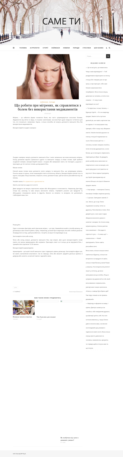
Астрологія (34, 48)
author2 (17, 291)
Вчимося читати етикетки (22, 317)
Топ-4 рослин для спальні (46, 317)
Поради (76, 48)
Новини (66, 48)
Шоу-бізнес (99, 48)
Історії (45, 48)
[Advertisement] (47, 142)
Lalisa (15, 287)
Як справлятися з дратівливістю (33, 181)
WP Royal (23, 453)
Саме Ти (61, 20)
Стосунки (87, 48)
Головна (23, 48)
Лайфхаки (55, 48)
